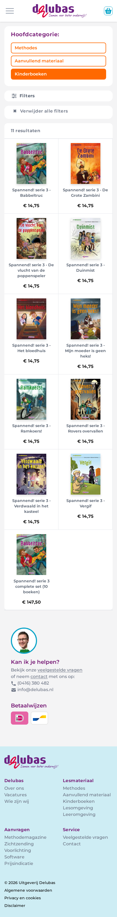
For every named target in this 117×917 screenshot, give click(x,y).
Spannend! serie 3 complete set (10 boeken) (32, 586)
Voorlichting (17, 850)
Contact (72, 843)
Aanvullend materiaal (39, 60)
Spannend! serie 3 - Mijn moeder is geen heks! (85, 351)
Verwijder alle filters (40, 111)
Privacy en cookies (22, 897)
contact (39, 676)
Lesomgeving (78, 807)
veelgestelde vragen (60, 670)
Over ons (14, 788)
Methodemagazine (25, 837)
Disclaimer (14, 905)
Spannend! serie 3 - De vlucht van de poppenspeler (31, 270)
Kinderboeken (31, 74)
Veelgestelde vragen (85, 837)
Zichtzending (19, 843)
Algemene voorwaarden (28, 890)
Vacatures (15, 794)
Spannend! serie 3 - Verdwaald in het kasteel (31, 506)
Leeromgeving (79, 814)
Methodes (26, 47)
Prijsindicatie (18, 863)
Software (14, 857)
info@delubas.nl (35, 689)
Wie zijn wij (16, 801)
